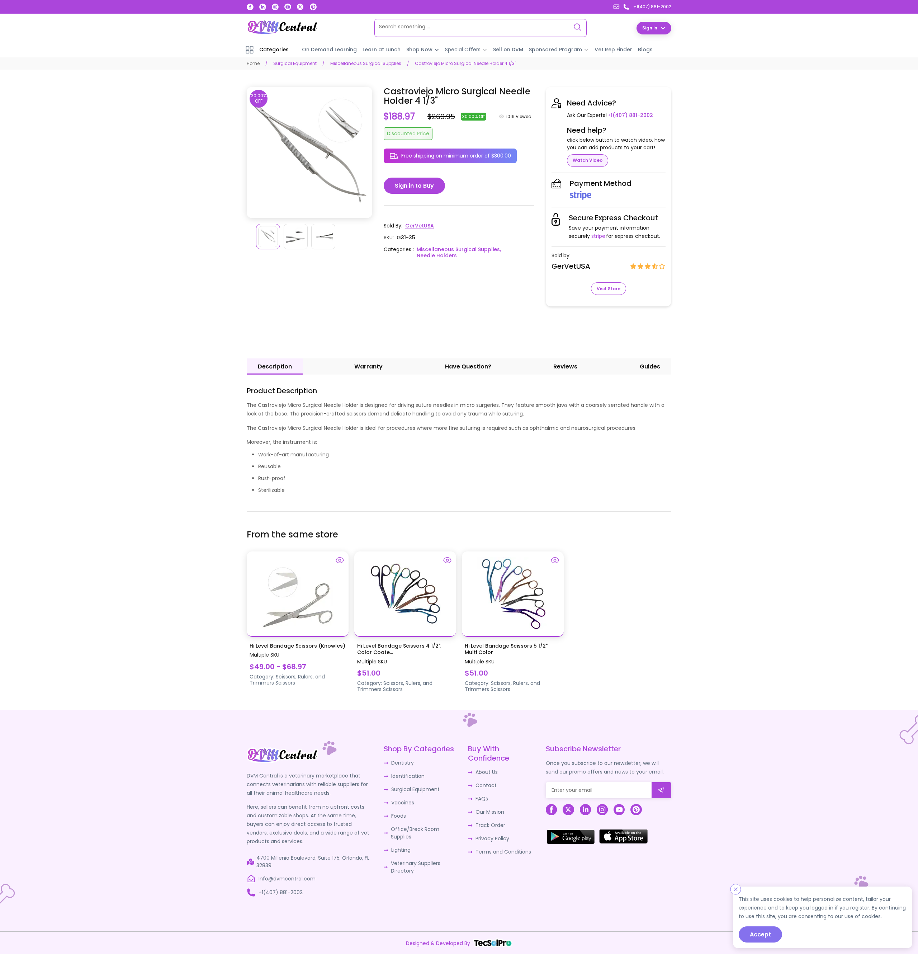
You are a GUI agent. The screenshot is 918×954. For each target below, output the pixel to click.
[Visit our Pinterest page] (313, 7)
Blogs (645, 49)
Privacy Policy (492, 838)
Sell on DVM (508, 49)
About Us (486, 772)
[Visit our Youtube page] (287, 7)
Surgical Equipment (295, 63)
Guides (650, 366)
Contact (486, 785)
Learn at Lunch (382, 49)
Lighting (401, 850)
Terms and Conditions (503, 851)
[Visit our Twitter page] (300, 7)
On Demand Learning (329, 49)
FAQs (481, 798)
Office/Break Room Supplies (415, 833)
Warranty (368, 366)
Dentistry (402, 762)
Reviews (565, 366)
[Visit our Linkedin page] (262, 7)
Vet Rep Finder (613, 49)
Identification (408, 776)
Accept (760, 934)
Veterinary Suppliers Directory (415, 867)
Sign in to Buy (414, 186)
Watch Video (587, 160)
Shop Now (419, 49)
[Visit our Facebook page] (250, 7)
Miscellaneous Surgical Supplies (365, 63)
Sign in (649, 28)
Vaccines (402, 802)
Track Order (490, 825)
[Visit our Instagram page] (275, 7)
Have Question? (468, 366)
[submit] (661, 790)
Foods (398, 815)
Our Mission (489, 812)
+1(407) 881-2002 (630, 115)
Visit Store (608, 289)
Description (275, 366)
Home (253, 63)
